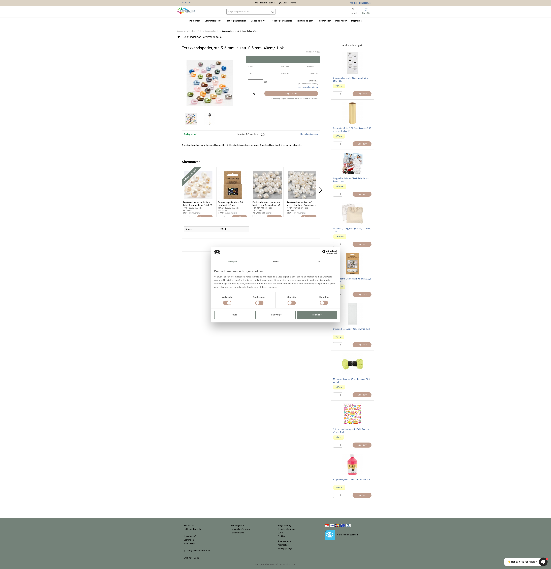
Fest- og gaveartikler (236, 21)
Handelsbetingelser (309, 134)
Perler (200, 31)
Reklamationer (237, 533)
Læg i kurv (362, 93)
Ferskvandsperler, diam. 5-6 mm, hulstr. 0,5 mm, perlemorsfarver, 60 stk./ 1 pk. (231, 205)
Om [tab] (318, 261)
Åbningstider (283, 545)
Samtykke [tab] (232, 261)
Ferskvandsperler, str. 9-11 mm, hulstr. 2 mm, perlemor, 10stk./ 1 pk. (197, 205)
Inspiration (356, 21)
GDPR (280, 533)
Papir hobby (341, 21)
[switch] (259, 303)
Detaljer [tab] (276, 261)
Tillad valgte (275, 314)
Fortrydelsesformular (240, 529)
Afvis (234, 314)
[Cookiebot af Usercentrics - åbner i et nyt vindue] (324, 252)
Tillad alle (317, 314)
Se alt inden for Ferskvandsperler (201, 37)
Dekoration (194, 21)
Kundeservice (365, 3)
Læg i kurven (291, 93)
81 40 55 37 (187, 2)
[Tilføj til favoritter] (254, 94)
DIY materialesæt (213, 21)
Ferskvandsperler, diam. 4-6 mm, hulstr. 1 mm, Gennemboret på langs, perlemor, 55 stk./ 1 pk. (302, 205)
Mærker (353, 3)
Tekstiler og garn (305, 21)
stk (265, 81)
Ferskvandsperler (212, 31)
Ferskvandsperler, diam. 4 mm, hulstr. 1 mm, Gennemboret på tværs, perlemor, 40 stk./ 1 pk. (266, 205)
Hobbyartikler (324, 21)
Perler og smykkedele (186, 31)
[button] (273, 12)
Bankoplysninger (285, 548)
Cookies (281, 536)
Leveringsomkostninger (307, 87)
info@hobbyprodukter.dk (199, 550)
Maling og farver (258, 21)
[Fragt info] (262, 134)
